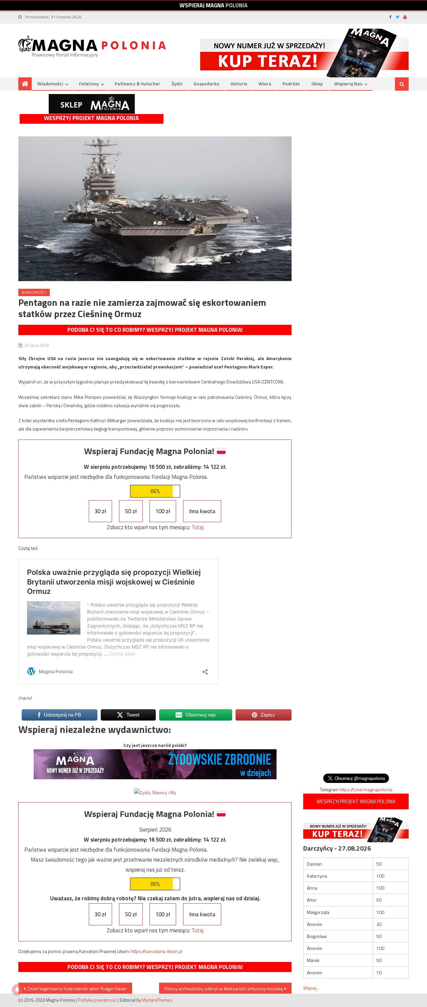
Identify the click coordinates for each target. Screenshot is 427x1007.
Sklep (317, 83)
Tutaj (197, 527)
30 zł (100, 511)
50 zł (131, 511)
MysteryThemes (157, 1000)
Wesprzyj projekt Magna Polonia (91, 118)
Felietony (89, 83)
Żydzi (176, 83)
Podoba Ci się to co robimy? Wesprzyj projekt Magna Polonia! (155, 329)
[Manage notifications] (17, 989)
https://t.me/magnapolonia (365, 789)
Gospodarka (206, 83)
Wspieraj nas (348, 83)
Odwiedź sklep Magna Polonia (92, 104)
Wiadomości (50, 83)
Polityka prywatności (97, 1000)
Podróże (291, 83)
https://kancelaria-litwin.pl (156, 951)
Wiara (265, 83)
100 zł (162, 511)
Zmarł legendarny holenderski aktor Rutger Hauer (77, 988)
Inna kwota (202, 511)
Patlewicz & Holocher (137, 83)
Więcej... (311, 987)
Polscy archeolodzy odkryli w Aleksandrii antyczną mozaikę (223, 988)
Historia (239, 83)
